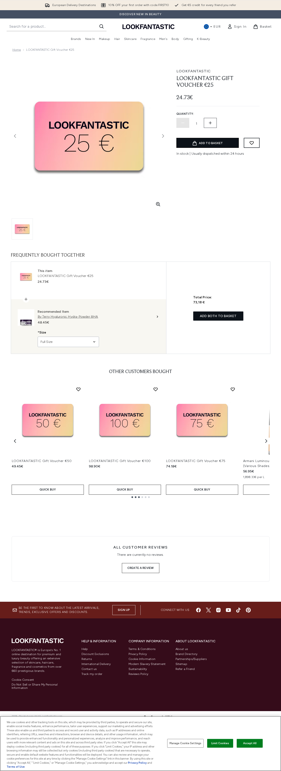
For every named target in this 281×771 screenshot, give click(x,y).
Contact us (89, 669)
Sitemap (181, 664)
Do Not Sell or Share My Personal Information (35, 686)
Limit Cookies (220, 743)
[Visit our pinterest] (248, 610)
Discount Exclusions (95, 654)
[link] (237, 26)
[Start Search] (101, 26)
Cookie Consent (23, 680)
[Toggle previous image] (15, 136)
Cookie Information (142, 659)
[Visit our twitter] (208, 610)
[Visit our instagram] (218, 610)
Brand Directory (187, 654)
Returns (87, 659)
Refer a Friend (185, 669)
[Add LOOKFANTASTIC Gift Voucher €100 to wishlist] (156, 389)
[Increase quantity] (210, 123)
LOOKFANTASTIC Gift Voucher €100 (120, 461)
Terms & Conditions (142, 649)
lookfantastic (193, 71)
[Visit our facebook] (198, 610)
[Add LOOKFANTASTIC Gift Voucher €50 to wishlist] (78, 389)
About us (182, 649)
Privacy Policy (138, 654)
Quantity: (185, 114)
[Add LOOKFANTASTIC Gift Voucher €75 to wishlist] (233, 389)
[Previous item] (15, 441)
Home (16, 50)
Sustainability (138, 669)
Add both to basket (218, 316)
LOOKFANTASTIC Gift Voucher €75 (195, 461)
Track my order (92, 674)
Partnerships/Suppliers (191, 659)
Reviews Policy (139, 674)
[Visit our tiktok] (238, 610)
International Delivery (96, 664)
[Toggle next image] (163, 136)
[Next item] (266, 441)
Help (85, 649)
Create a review (140, 568)
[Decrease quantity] (182, 123)
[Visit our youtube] (228, 610)
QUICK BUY (48, 489)
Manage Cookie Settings (185, 743)
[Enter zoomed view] (158, 204)
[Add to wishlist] (252, 143)
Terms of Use (16, 766)
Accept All (249, 743)
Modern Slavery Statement (147, 664)
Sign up (124, 610)
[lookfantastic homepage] (149, 26)
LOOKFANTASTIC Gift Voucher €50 (42, 461)
